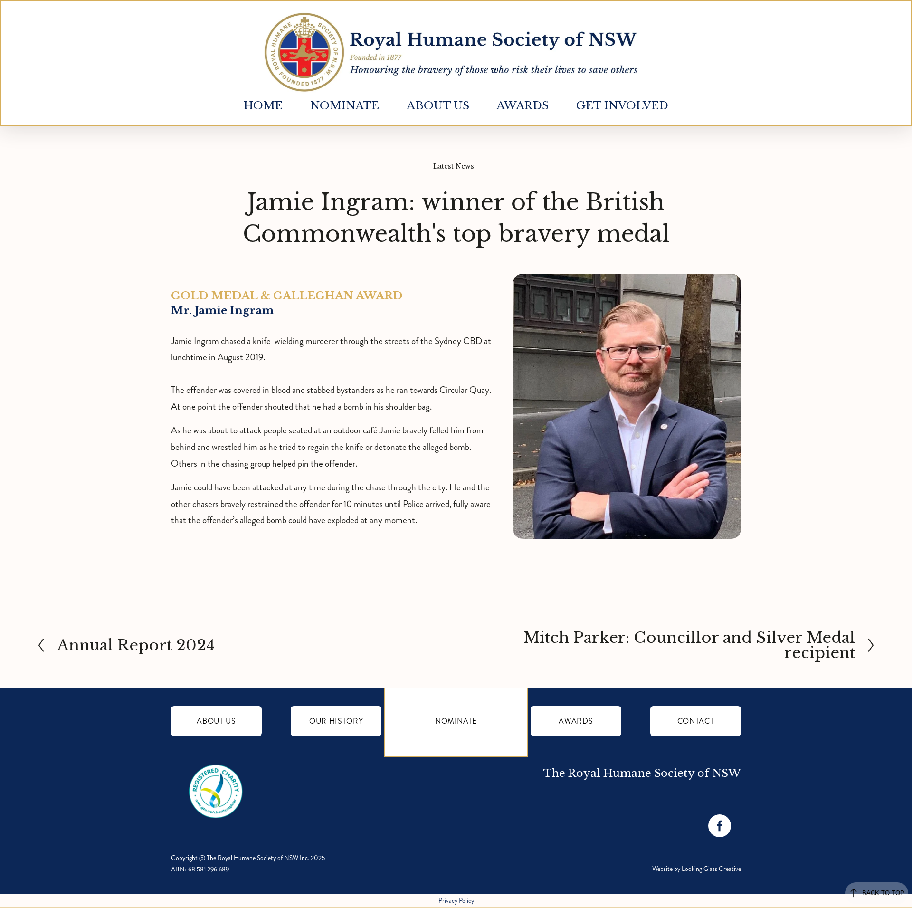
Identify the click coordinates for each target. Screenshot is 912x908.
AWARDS (576, 721)
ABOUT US (216, 721)
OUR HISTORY (336, 721)
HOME (263, 105)
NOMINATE (456, 721)
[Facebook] (719, 825)
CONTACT (695, 721)
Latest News (453, 166)
